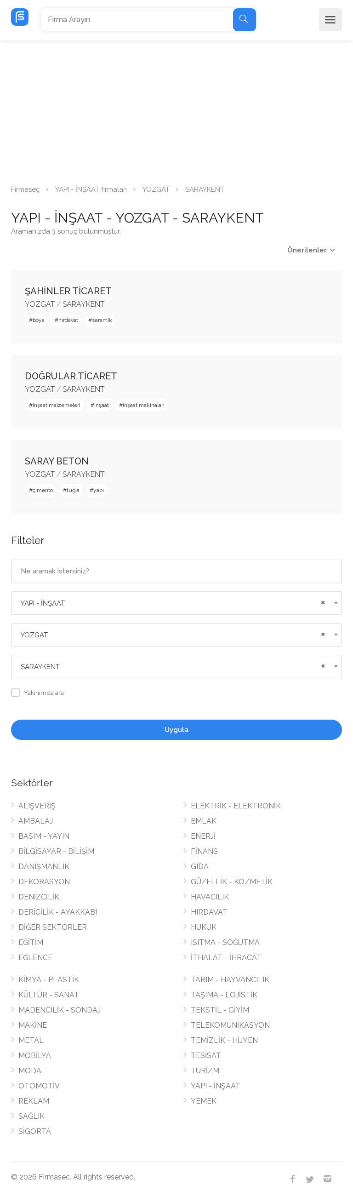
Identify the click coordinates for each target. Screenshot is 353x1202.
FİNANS (204, 851)
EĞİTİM (30, 942)
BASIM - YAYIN (43, 836)
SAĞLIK (31, 1116)
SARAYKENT (83, 304)
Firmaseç (25, 189)
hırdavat (68, 320)
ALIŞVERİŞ (37, 805)
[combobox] (176, 603)
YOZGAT (156, 189)
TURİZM (205, 1070)
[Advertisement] (176, 109)
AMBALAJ (35, 821)
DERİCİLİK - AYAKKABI (57, 912)
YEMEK (203, 1101)
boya (39, 320)
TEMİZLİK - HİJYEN (224, 1040)
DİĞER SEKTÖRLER (52, 927)
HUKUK (203, 927)
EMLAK (203, 821)
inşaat (101, 405)
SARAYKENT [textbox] (40, 667)
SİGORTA (34, 1131)
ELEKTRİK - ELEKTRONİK (236, 805)
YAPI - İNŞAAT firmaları (91, 189)
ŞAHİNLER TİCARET (68, 291)
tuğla (73, 490)
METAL (31, 1040)
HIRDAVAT (209, 912)
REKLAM (33, 1101)
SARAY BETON (57, 461)
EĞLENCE (35, 957)
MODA (29, 1070)
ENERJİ (203, 836)
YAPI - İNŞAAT (215, 1086)
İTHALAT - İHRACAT (226, 957)
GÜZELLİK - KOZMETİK (232, 881)
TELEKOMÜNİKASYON (230, 1025)
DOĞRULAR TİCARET (71, 376)
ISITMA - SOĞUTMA (225, 942)
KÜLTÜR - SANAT (48, 994)
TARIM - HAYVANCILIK (230, 979)
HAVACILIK (210, 897)
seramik (102, 320)
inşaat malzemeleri (56, 405)
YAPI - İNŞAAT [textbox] (43, 603)
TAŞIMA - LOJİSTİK (224, 994)
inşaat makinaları (144, 405)
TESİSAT (206, 1055)
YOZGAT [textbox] (34, 635)
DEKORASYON (44, 881)
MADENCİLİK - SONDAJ (59, 1010)
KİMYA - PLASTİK (48, 979)
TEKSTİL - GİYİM (220, 1010)
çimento (43, 490)
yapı (98, 490)
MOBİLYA (34, 1055)
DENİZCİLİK (38, 897)
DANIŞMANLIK (43, 866)
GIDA (200, 866)
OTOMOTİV (39, 1086)
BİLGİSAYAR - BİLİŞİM (56, 851)
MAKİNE (32, 1025)
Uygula (176, 730)
